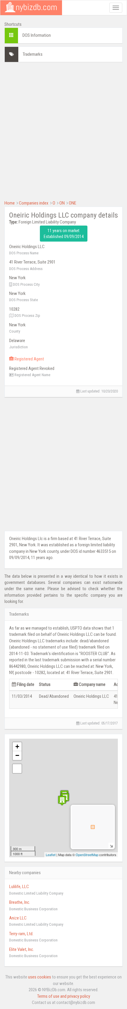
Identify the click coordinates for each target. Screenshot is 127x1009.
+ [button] (17, 746)
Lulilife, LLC (19, 886)
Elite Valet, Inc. (21, 949)
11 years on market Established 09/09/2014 (64, 233)
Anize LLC (18, 918)
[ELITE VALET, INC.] (62, 800)
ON (62, 203)
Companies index (33, 203)
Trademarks (33, 54)
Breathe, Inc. (19, 902)
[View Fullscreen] (17, 768)
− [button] (17, 755)
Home (9, 203)
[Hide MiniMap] (111, 845)
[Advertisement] (63, 130)
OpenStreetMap (87, 854)
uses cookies (39, 977)
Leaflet (51, 854)
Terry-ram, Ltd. (21, 933)
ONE (72, 203)
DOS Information (36, 35)
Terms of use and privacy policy (63, 996)
